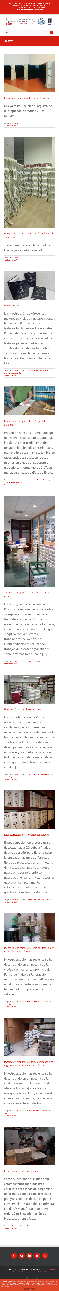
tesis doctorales (16, 373)
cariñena (30, 661)
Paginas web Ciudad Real (37, 1272)
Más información (10, 125)
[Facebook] (14, 1256)
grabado (44, 480)
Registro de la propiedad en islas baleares (26, 97)
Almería (29, 1110)
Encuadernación (38, 900)
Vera (5, 1113)
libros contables (32, 370)
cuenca (35, 774)
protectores (15, 777)
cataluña (37, 480)
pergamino (49, 774)
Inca (35, 1002)
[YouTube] (22, 1256)
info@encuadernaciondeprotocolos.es (29, 10)
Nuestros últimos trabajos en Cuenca (24, 709)
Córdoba (30, 900)
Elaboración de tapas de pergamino (23, 1170)
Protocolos (48, 900)
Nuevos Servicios (13, 305)
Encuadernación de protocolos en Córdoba (26, 834)
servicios (7, 373)
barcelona (30, 480)
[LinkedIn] (29, 1256)
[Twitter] (37, 1256)
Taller (29, 1226)
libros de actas (43, 370)
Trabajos (15, 123)
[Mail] (45, 1256)
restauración (17, 482)
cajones (29, 774)
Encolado (41, 774)
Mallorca (40, 1002)
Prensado (37, 661)
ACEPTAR (29, 1289)
